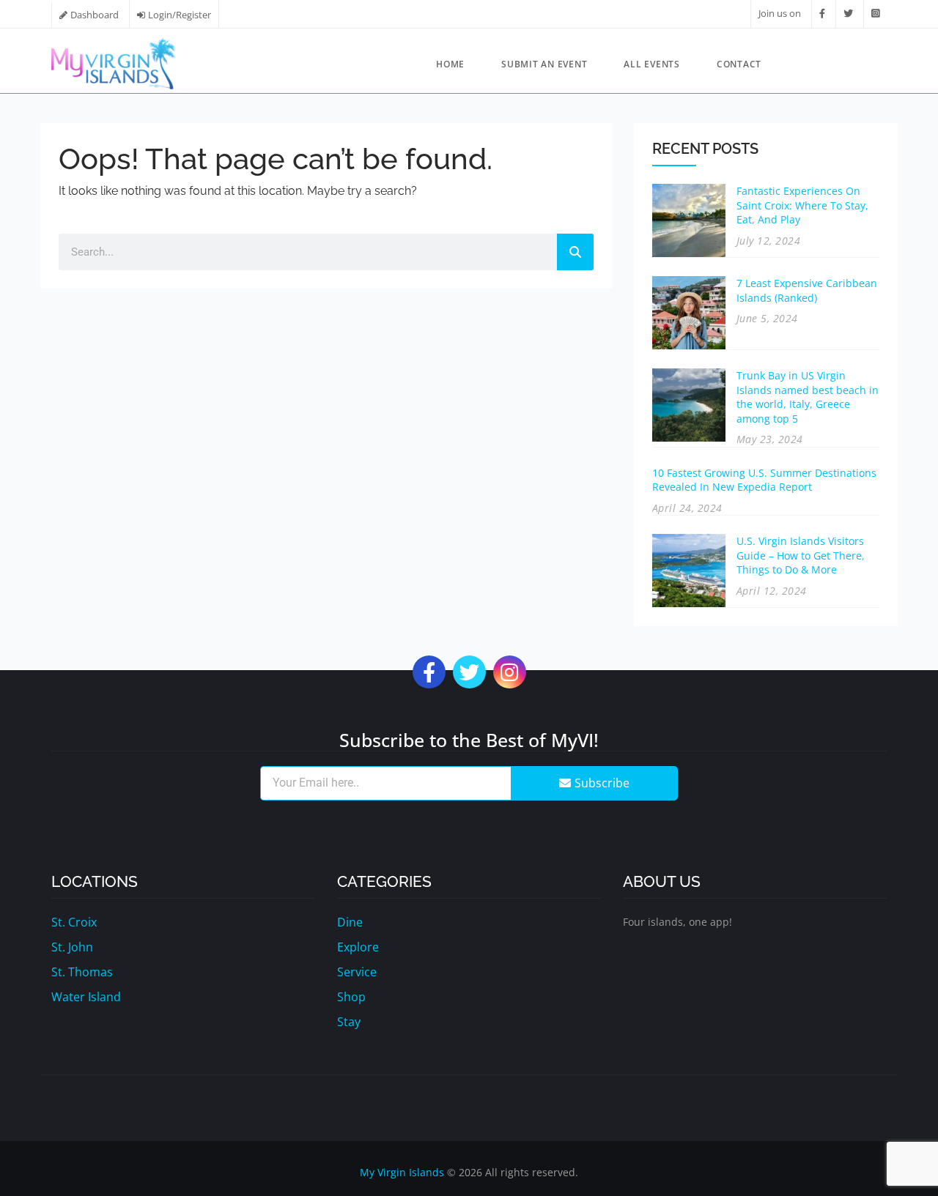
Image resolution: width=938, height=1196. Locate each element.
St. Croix (74, 922)
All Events (652, 64)
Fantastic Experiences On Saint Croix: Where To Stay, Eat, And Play (802, 205)
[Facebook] (822, 13)
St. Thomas (82, 972)
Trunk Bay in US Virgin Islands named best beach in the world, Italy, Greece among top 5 (807, 397)
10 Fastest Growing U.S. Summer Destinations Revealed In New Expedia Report (764, 480)
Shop (351, 997)
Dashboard (94, 14)
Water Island (86, 997)
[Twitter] (848, 13)
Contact (739, 64)
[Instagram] (875, 13)
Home (450, 64)
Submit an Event (544, 64)
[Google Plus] (509, 675)
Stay (349, 1022)
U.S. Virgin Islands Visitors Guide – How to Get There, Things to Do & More (800, 555)
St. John (72, 947)
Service (357, 972)
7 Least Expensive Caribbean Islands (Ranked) (806, 290)
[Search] (575, 252)
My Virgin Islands (402, 1172)
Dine (350, 922)
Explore (358, 947)
